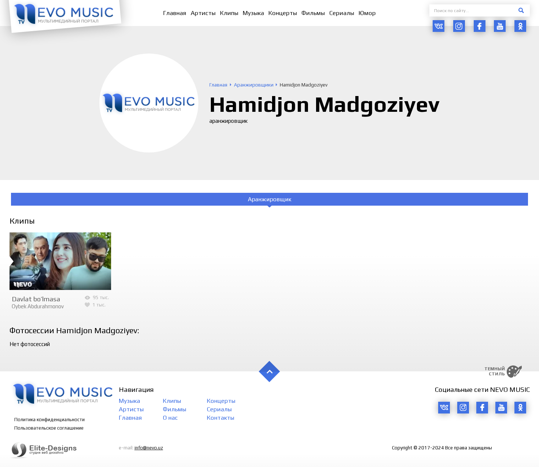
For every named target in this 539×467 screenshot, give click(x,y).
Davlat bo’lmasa (36, 299)
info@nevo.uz (149, 448)
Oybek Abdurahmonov (38, 306)
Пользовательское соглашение (49, 428)
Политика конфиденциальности (49, 419)
